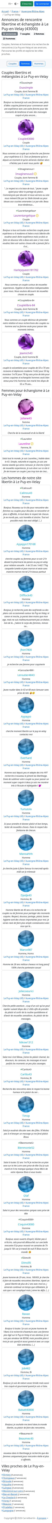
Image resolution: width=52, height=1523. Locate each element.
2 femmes (39, 33)
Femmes (25, 63)
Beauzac (7, 1504)
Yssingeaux (8, 1478)
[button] (10, 4)
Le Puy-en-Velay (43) (14, 94)
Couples (13, 63)
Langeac (7, 1487)
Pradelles (8, 1507)
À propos (41, 1518)
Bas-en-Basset (10, 1494)
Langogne (8, 1510)
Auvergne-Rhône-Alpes (32, 11)
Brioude (7, 1481)
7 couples (25, 33)
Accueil (5, 11)
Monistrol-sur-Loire (13, 1491)
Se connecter (42, 3)
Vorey (6, 1500)
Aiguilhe (7, 1484)
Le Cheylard (9, 1497)
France (15, 11)
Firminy (7, 1474)
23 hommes (9, 38)
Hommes (38, 63)
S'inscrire (26, 3)
